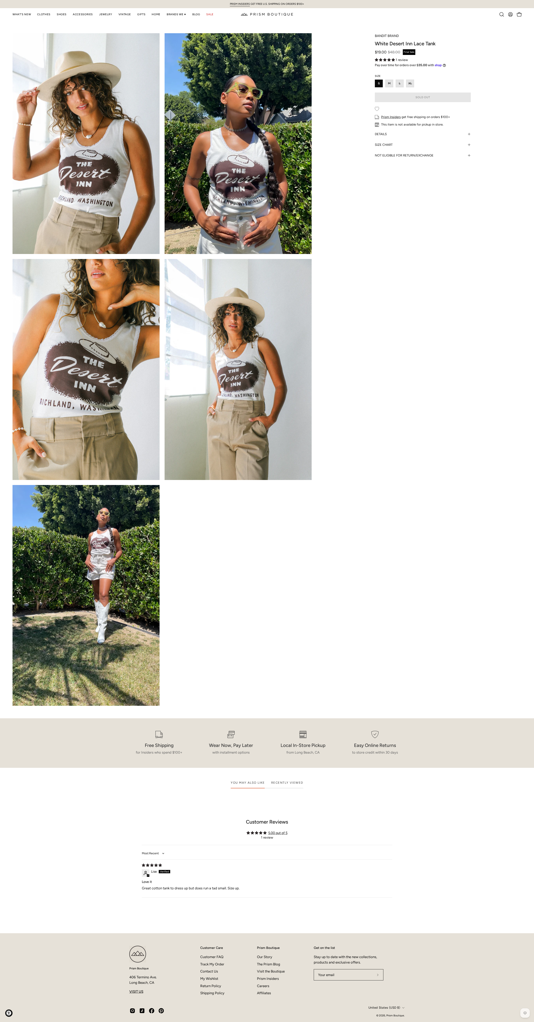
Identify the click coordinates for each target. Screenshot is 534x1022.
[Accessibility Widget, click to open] (9, 1013)
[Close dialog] (347, 913)
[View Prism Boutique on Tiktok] (142, 1011)
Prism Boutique (139, 968)
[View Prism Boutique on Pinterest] (161, 1011)
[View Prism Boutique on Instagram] (132, 1011)
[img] (152, 865)
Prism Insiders (391, 117)
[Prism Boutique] (267, 14)
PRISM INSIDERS (240, 3)
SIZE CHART (384, 145)
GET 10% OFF (308, 977)
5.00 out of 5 (277, 833)
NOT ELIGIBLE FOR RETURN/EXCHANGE (404, 155)
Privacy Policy (292, 1002)
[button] (21, 14)
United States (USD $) (384, 1007)
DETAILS (381, 134)
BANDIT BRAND (387, 36)
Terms (305, 1002)
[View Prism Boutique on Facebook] (152, 1011)
